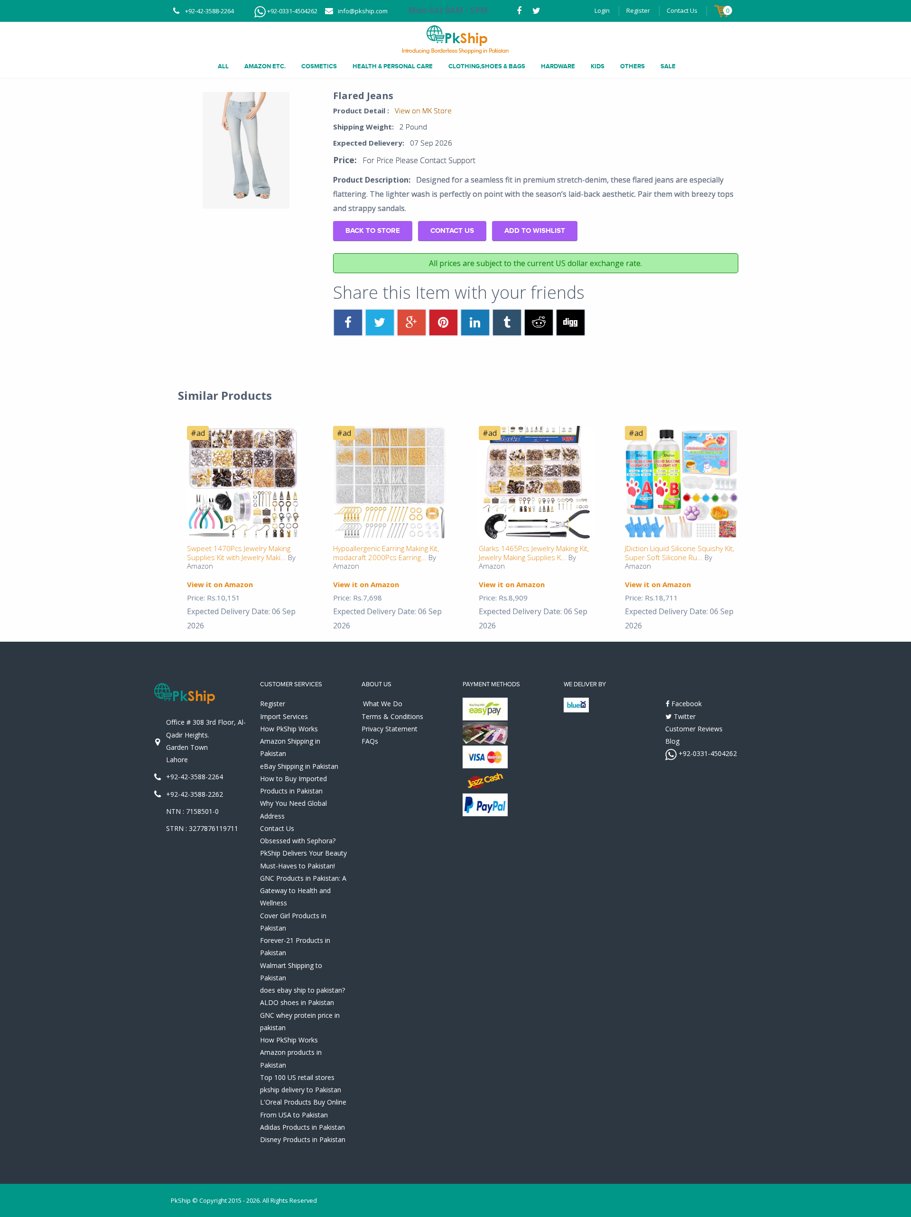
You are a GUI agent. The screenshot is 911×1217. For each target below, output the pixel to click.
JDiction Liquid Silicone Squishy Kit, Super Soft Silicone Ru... (679, 553)
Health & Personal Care (393, 66)
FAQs (370, 741)
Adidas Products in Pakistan (302, 1127)
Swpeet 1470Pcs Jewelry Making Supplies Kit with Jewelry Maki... (238, 553)
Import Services (284, 716)
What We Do (382, 703)
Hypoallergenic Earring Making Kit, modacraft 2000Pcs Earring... (386, 553)
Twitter (684, 716)
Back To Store (372, 230)
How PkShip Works (289, 728)
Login (602, 10)
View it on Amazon (220, 584)
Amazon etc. (265, 66)
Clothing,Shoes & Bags (486, 66)
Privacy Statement (390, 728)
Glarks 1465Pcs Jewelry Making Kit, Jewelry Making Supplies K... (534, 553)
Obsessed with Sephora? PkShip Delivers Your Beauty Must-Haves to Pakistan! (303, 853)
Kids (597, 66)
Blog (672, 741)
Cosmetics (319, 66)
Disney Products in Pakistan (302, 1139)
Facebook (685, 703)
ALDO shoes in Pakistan (297, 1002)
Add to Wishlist (534, 230)
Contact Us (682, 10)
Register (638, 10)
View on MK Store (423, 110)
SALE (668, 66)
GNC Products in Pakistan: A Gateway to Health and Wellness (303, 891)
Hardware (558, 66)
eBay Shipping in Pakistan (299, 766)
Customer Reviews (694, 728)
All (223, 66)
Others (632, 66)
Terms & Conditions (392, 716)
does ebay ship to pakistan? (302, 990)
